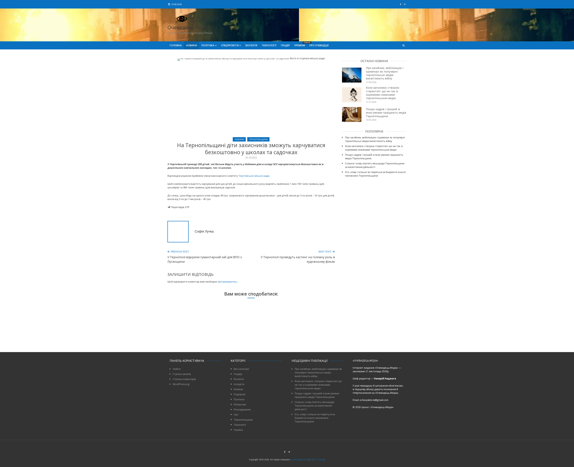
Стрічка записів (182, 374)
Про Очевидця (319, 45)
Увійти (177, 369)
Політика (207, 45)
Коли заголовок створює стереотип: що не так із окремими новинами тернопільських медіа (382, 93)
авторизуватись (227, 281)
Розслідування (242, 409)
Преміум (300, 44)
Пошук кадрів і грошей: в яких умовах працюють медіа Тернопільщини (386, 112)
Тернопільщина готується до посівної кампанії (249, 338)
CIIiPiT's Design (317, 459)
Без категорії (241, 369)
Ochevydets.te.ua (299, 459)
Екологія (251, 45)
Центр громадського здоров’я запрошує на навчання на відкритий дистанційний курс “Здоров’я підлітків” (193, 334)
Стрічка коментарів (184, 379)
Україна (238, 429)
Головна (176, 45)
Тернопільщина (258, 139)
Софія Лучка (204, 231)
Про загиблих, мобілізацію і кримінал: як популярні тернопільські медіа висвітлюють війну (384, 73)
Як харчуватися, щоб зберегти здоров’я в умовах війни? (305, 338)
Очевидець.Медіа (188, 27)
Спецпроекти (230, 45)
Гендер (285, 45)
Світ (236, 414)
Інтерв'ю (239, 384)
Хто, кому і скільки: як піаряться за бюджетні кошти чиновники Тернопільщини (375, 173)
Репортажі (240, 404)
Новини (191, 45)
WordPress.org (181, 384)
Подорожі (239, 394)
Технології (269, 45)
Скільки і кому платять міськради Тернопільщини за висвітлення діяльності (374, 165)
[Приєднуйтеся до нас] (404, 4)
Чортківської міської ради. (254, 175)
